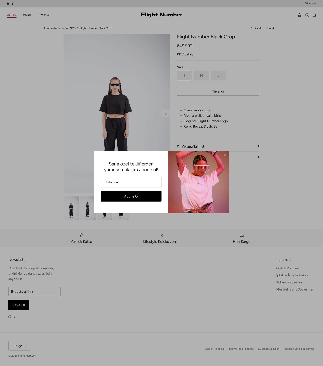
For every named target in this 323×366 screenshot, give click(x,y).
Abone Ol (131, 196)
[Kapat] (224, 155)
